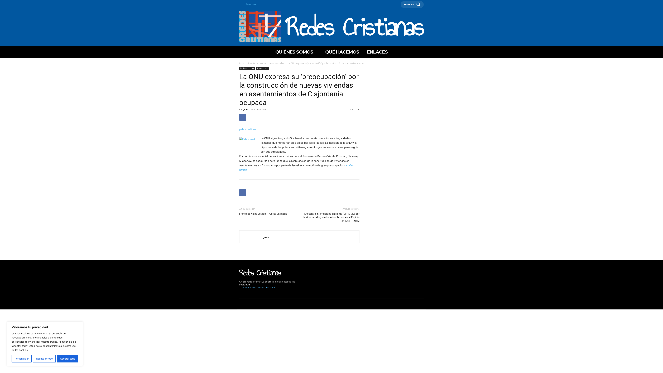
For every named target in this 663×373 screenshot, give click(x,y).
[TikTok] (250, 293)
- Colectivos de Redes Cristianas (257, 287)
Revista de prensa (257, 63)
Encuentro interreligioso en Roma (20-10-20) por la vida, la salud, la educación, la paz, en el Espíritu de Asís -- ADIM (331, 217)
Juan (245, 109)
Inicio (241, 63)
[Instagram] (245, 293)
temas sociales (277, 63)
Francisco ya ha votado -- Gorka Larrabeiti (263, 213)
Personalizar (22, 358)
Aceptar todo (67, 358)
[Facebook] (240, 4)
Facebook (251, 4)
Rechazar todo (44, 358)
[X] (255, 293)
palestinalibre (247, 129)
